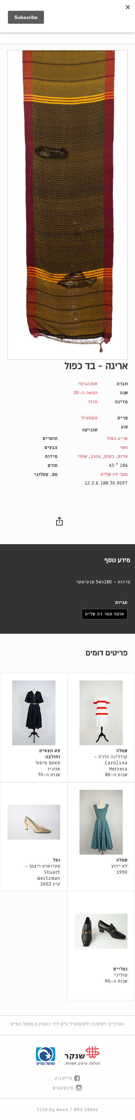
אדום (122, 456)
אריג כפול (117, 438)
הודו (93, 402)
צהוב (95, 456)
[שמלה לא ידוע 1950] (101, 822)
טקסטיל (89, 418)
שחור (82, 456)
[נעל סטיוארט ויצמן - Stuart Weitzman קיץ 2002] (34, 822)
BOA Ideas (86, 1109)
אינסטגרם (63, 1088)
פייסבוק (63, 1078)
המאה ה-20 (85, 393)
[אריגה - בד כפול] (67, 204)
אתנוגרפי (88, 384)
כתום (109, 456)
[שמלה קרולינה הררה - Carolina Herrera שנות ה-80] (101, 712)
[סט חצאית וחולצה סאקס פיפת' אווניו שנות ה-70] (34, 712)
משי (124, 447)
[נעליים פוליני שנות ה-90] (101, 931)
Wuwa (62, 1109)
